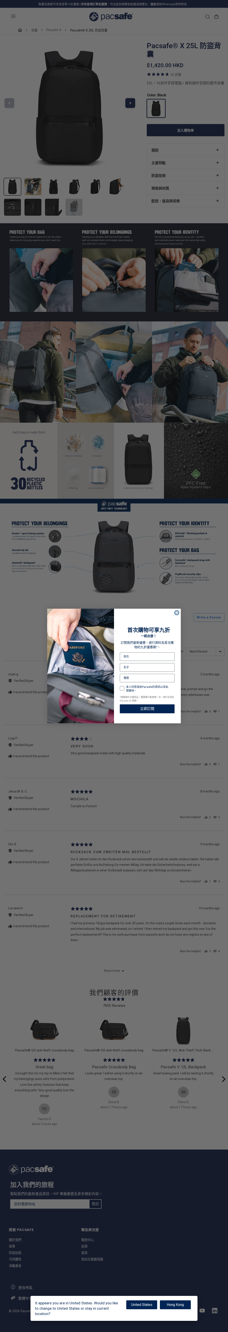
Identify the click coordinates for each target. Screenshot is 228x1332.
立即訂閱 (147, 709)
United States (141, 1305)
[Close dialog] (177, 612)
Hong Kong (175, 1305)
